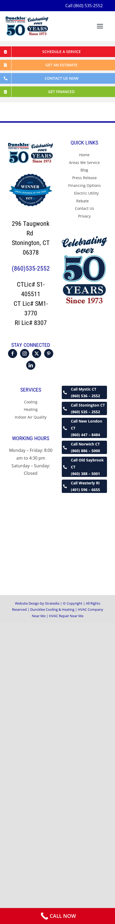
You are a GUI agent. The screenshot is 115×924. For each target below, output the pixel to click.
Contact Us (84, 208)
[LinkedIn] (30, 365)
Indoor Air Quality (31, 417)
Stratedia (52, 603)
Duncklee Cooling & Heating (52, 609)
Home (84, 154)
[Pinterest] (48, 353)
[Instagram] (24, 353)
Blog (84, 169)
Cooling (30, 401)
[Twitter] (36, 353)
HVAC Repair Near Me (66, 615)
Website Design (27, 603)
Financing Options (84, 185)
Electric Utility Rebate (86, 197)
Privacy (84, 216)
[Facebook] (12, 353)
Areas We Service (84, 162)
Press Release (84, 177)
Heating (31, 409)
